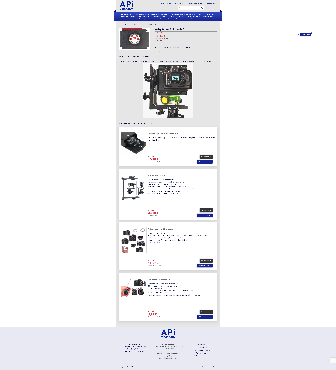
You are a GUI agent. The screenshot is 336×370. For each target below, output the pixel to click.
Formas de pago (201, 353)
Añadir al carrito (204, 162)
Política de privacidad (201, 356)
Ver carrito (306, 34)
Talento (215, 367)
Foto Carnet (163, 14)
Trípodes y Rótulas (207, 16)
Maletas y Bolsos (144, 19)
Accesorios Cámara (158, 19)
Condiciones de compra (194, 3)
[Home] (126, 5)
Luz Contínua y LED (126, 14)
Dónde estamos (210, 3)
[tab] (134, 56)
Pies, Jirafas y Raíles (177, 14)
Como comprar (202, 347)
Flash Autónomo (152, 14)
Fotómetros (209, 14)
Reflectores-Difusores (128, 16)
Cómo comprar (179, 3)
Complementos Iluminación (194, 14)
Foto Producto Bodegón (175, 16)
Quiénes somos (165, 3)
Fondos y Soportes (144, 16)
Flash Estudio (140, 14)
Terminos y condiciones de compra (202, 350)
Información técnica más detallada (134, 56)
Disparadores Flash (159, 16)
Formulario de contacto (134, 356)
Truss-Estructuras (191, 19)
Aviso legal (202, 344)
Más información (206, 157)
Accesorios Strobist (192, 16)
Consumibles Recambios (175, 19)
